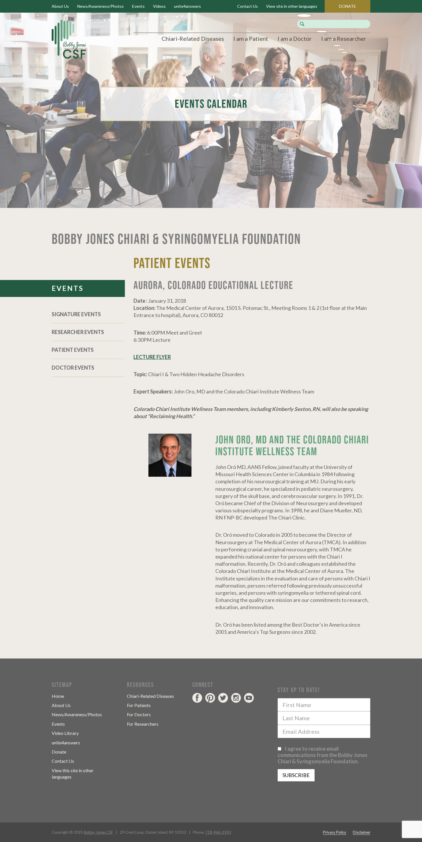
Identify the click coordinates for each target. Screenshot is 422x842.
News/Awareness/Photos (100, 6)
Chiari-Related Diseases (193, 38)
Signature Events (76, 314)
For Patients (139, 705)
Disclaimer (361, 832)
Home (58, 696)
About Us (60, 6)
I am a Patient (250, 38)
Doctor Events (73, 367)
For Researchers (142, 724)
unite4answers (187, 6)
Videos (159, 6)
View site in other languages (291, 6)
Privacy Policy (334, 832)
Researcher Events (78, 332)
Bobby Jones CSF (98, 832)
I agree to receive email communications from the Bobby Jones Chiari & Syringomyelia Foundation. (322, 755)
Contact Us (247, 6)
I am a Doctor (295, 38)
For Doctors (139, 714)
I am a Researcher (343, 38)
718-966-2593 (218, 832)
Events (138, 6)
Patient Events (73, 350)
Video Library (65, 733)
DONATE (347, 6)
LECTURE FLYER (152, 357)
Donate (59, 751)
